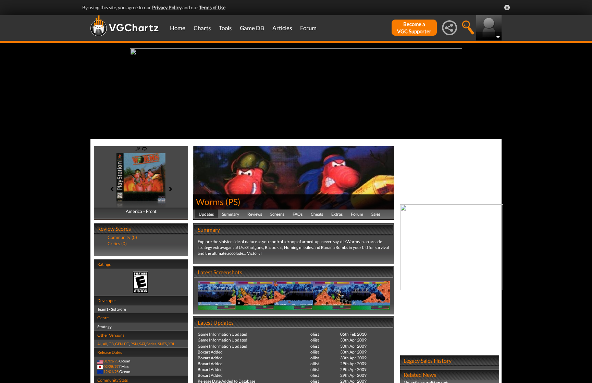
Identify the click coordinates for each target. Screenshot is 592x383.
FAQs (298, 214)
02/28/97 (111, 366)
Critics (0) (117, 243)
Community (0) (122, 237)
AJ (99, 344)
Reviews (254, 214)
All (105, 344)
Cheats (317, 214)
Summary (230, 214)
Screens (277, 214)
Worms (210, 201)
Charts (202, 28)
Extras (337, 214)
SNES (162, 344)
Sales (375, 214)
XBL (171, 344)
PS (233, 201)
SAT (142, 344)
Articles (282, 28)
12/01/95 (111, 371)
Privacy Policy (167, 7)
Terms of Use (212, 7)
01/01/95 (111, 361)
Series (151, 344)
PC (126, 344)
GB (111, 344)
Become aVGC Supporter (414, 27)
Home (177, 28)
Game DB (252, 28)
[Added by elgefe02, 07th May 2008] (217, 295)
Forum (308, 28)
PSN (134, 344)
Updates (206, 214)
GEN (119, 344)
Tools (225, 28)
